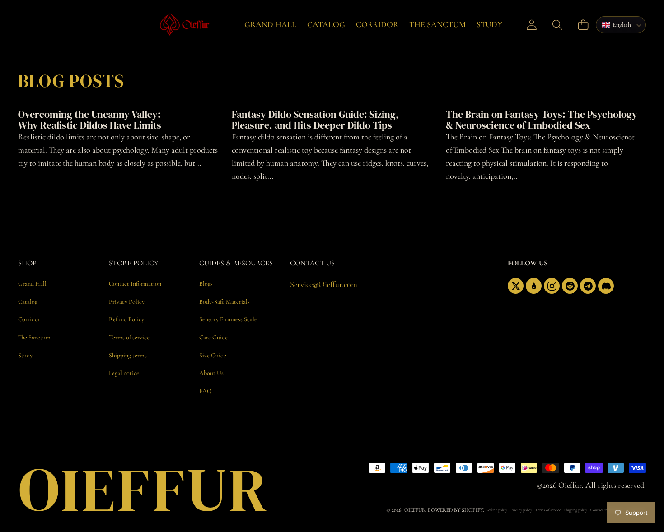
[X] (516, 286)
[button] (557, 24)
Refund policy (496, 510)
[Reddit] (570, 286)
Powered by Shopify (455, 510)
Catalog (326, 24)
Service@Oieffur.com (323, 284)
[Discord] (606, 286)
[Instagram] (552, 286)
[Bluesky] (534, 286)
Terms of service (548, 510)
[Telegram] (588, 286)
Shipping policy (575, 510)
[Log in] (532, 24)
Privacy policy (521, 510)
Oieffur (415, 510)
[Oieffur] (195, 24)
